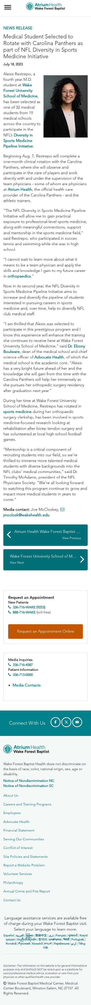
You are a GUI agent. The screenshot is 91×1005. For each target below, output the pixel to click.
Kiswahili (37, 943)
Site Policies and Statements (25, 856)
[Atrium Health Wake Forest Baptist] (45, 750)
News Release (17, 28)
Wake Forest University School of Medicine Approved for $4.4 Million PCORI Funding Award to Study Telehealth (49, 559)
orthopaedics (19, 276)
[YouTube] (77, 722)
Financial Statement (18, 830)
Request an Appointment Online (45, 631)
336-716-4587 (23, 665)
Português (77, 939)
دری (51, 935)
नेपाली (66, 939)
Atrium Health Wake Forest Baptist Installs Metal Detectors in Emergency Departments (51, 534)
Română (11, 943)
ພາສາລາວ (55, 939)
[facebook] (56, 722)
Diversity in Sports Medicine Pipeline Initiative (18, 141)
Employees (12, 813)
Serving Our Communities (23, 839)
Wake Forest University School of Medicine (20, 90)
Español (9, 935)
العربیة (20, 935)
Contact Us (12, 900)
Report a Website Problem (24, 865)
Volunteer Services (17, 874)
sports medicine (17, 411)
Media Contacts (27, 685)
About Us (10, 795)
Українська (61, 943)
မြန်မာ (29, 935)
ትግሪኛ (48, 943)
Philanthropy (13, 883)
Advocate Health (49, 357)
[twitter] (66, 722)
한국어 (42, 939)
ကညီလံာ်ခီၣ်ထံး (26, 939)
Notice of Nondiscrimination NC (28, 781)
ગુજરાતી (73, 935)
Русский (24, 943)
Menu (8, 4)
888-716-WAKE (24, 612)
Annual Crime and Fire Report (26, 891)
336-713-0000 (23, 675)
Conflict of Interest (17, 848)
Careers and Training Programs (27, 804)
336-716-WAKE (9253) (29, 607)
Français (61, 935)
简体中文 (41, 935)
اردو (73, 943)
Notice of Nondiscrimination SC (28, 786)
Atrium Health (20, 189)
